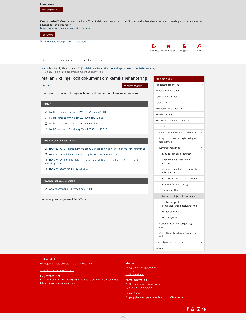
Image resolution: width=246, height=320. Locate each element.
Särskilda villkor (170, 190)
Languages (154, 50)
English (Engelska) (51, 9)
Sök (199, 50)
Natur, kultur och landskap (170, 242)
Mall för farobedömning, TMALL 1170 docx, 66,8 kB (76, 117)
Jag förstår (47, 34)
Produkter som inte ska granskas (179, 178)
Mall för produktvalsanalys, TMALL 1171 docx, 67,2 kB (77, 112)
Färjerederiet (133, 271)
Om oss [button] (104, 60)
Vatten (159, 248)
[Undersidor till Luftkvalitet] (201, 103)
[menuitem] (65, 60)
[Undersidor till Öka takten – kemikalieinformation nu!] (201, 234)
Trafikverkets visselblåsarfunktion (143, 284)
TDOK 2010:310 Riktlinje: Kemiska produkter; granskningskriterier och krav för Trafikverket (96, 148)
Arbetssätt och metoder (169, 84)
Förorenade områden (167, 96)
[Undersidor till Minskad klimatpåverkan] (201, 108)
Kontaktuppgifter (133, 85)
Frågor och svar (170, 211)
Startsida (46, 68)
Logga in (184, 50)
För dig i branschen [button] (63, 60)
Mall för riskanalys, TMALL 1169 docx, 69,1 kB (73, 123)
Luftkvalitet (162, 102)
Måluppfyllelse (170, 217)
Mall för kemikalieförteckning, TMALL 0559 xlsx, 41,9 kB (78, 129)
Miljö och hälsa (86, 68)
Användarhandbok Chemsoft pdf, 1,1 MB (71, 188)
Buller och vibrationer (167, 90)
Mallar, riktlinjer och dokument (178, 196)
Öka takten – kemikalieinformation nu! (177, 234)
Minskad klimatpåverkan (169, 108)
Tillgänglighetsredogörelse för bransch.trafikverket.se (154, 297)
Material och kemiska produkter (114, 68)
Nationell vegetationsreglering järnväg (175, 225)
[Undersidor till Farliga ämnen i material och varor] (201, 132)
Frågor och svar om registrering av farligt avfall (177, 140)
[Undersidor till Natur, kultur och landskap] (201, 242)
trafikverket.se (168, 50)
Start (46, 60)
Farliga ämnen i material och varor (177, 132)
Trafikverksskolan (135, 274)
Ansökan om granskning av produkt (176, 161)
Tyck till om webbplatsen (139, 287)
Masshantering (164, 114)
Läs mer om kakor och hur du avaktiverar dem (65, 28)
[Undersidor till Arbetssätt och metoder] (201, 85)
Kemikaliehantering (144, 68)
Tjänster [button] (86, 60)
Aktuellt (163, 126)
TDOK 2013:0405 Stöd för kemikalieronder (71, 169)
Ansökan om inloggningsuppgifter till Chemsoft (180, 170)
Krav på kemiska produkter (176, 153)
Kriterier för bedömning (175, 184)
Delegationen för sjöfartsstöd (141, 267)
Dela (48, 85)
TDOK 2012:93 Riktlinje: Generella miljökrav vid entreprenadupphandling (87, 154)
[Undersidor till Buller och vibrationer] (201, 91)
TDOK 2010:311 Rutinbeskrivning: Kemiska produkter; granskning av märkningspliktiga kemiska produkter (93, 162)
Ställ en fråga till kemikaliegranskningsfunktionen (179, 204)
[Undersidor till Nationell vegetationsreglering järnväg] (201, 225)
